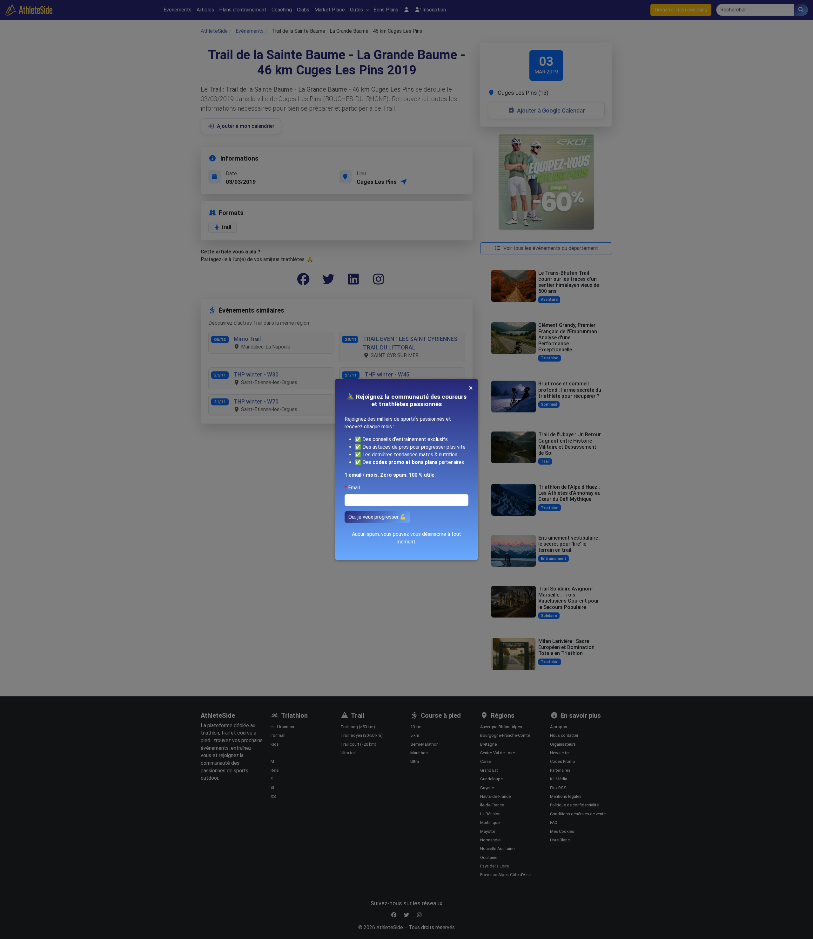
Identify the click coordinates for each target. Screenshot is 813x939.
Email (354, 488)
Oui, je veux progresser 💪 (377, 517)
